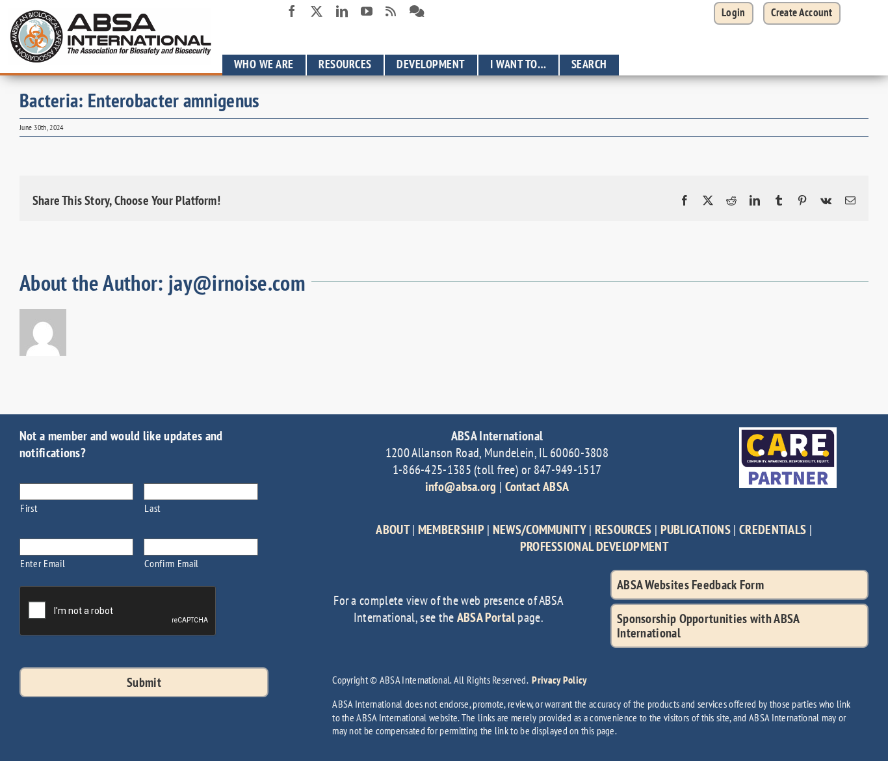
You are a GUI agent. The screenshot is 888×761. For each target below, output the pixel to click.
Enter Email (42, 563)
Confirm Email (171, 563)
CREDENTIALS (772, 529)
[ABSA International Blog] (390, 12)
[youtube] (366, 11)
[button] (802, 13)
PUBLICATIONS (695, 529)
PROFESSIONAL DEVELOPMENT (594, 546)
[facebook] (292, 11)
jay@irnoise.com (237, 283)
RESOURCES (623, 529)
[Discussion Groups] (417, 12)
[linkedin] (342, 11)
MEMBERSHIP (451, 529)
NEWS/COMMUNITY (539, 529)
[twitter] (316, 11)
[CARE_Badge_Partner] (788, 433)
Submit (144, 682)
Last (152, 507)
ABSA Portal (486, 617)
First (28, 507)
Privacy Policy (559, 679)
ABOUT (393, 529)
